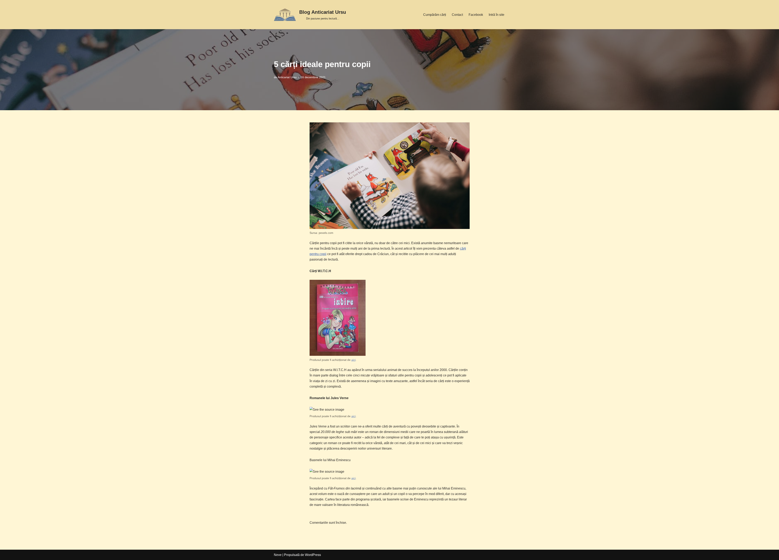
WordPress (313, 555)
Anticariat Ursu (287, 77)
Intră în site (496, 14)
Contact (457, 14)
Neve (278, 555)
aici (353, 359)
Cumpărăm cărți (434, 14)
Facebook (476, 14)
